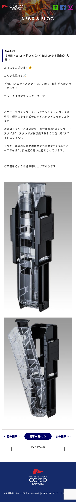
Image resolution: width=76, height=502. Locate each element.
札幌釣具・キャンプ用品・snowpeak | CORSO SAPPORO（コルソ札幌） (39, 493)
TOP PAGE (38, 447)
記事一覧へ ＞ (38, 436)
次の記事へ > (64, 436)
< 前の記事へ (12, 436)
